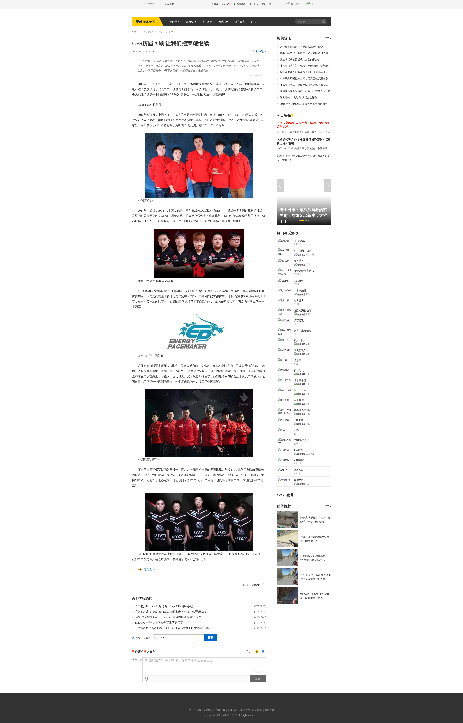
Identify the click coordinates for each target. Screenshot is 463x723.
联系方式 (245, 710)
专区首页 (175, 21)
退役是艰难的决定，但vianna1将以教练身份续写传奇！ (169, 617)
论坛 (253, 21)
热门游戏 (295, 4)
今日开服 (253, 4)
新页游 (225, 4)
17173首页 (149, 4)
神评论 (261, 51)
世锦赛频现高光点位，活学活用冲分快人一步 (305, 91)
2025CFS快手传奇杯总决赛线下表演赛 (159, 622)
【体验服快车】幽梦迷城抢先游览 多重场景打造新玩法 (310, 84)
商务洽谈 (233, 710)
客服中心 (257, 710)
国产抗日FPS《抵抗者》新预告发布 (297, 132)
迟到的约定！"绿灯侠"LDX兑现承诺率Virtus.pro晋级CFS (170, 611)
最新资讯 (191, 21)
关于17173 (194, 710)
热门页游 (266, 4)
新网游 (214, 4)
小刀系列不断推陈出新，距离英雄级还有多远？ (306, 78)
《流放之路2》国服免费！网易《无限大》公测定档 (303, 125)
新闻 (148, 638)
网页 (138, 638)
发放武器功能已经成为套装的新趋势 (300, 59)
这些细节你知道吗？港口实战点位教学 (301, 46)
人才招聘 (208, 710)
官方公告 (240, 21)
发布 (258, 678)
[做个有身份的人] (257, 651)
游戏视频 (223, 21)
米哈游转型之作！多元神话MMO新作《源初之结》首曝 (303, 141)
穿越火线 (149, 32)
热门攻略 (207, 21)
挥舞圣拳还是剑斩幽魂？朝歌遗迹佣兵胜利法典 (306, 72)
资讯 (160, 32)
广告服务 (220, 710)
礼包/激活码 (239, 4)
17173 (135, 32)
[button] (299, 220)
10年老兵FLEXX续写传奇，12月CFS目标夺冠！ (165, 606)
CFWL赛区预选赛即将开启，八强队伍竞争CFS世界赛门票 (172, 628)
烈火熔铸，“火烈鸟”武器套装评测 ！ (300, 97)
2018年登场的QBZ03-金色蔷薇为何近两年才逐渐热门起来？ (314, 103)
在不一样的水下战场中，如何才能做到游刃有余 (306, 53)
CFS (140, 598)
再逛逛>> (149, 569)
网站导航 (169, 4)
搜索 (324, 21)
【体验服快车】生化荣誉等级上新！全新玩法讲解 (307, 65)
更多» (327, 38)
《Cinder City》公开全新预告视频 (296, 148)
